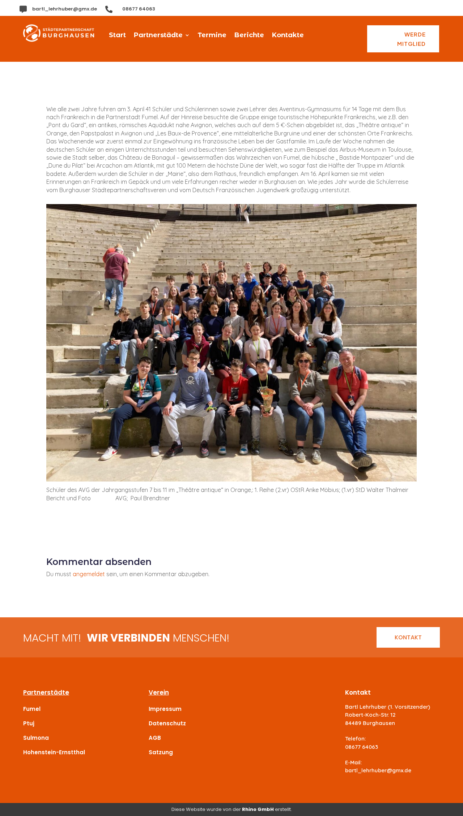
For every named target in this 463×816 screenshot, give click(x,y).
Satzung (161, 752)
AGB (155, 738)
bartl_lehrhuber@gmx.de (64, 8)
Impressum (165, 709)
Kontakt (408, 637)
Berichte (249, 36)
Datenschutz (167, 723)
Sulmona (36, 738)
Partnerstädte (158, 36)
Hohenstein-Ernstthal (54, 752)
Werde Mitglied (411, 39)
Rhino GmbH (258, 809)
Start (117, 36)
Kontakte (288, 36)
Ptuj (28, 723)
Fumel (32, 709)
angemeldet (89, 574)
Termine (212, 36)
